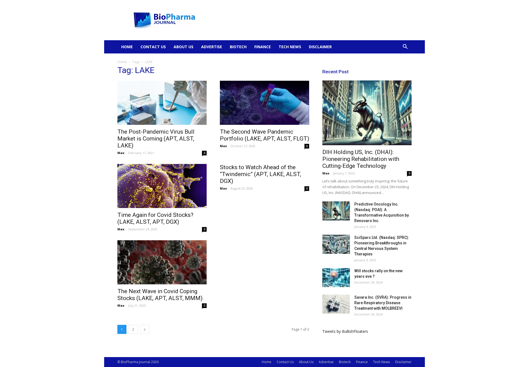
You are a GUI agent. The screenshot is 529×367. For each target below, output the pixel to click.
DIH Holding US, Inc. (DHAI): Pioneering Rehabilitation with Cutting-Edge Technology (360, 159)
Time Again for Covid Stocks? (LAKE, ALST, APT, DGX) (155, 218)
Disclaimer (320, 46)
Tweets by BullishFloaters (345, 331)
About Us (183, 46)
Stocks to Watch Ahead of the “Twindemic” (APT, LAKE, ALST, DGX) (260, 174)
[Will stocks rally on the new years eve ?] (336, 277)
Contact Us (153, 46)
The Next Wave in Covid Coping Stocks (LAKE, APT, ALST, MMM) (160, 294)
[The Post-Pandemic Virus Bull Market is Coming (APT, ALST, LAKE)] (162, 103)
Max (120, 153)
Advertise (211, 46)
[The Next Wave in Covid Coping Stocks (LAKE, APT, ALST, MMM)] (162, 262)
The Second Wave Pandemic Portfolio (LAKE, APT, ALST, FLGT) (264, 135)
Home (127, 46)
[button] (405, 47)
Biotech (238, 46)
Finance (262, 46)
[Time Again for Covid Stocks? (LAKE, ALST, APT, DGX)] (162, 186)
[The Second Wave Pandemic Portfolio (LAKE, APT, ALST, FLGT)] (264, 103)
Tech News (290, 46)
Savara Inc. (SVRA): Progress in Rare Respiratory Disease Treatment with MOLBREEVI (382, 303)
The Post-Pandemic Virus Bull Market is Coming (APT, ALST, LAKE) (156, 138)
